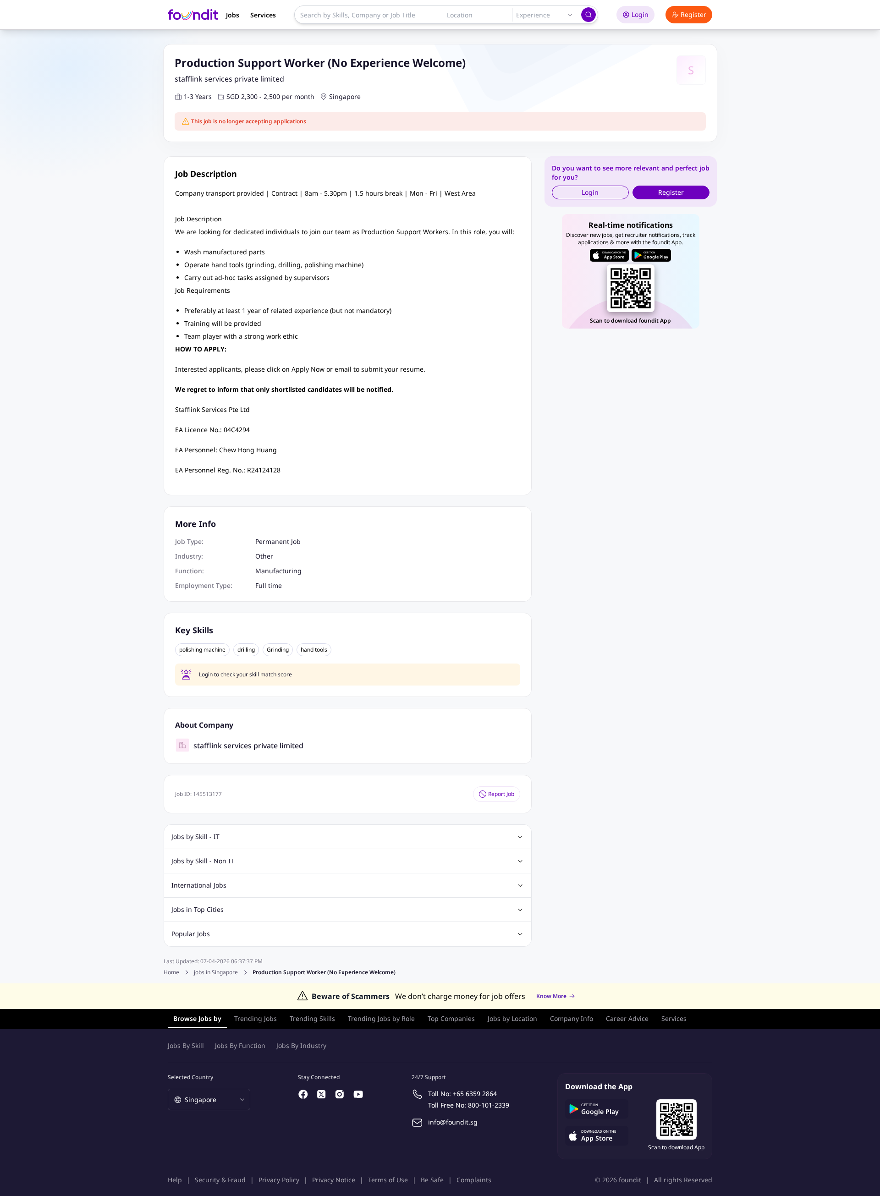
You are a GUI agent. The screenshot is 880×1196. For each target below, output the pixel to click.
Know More (551, 996)
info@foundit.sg (453, 1122)
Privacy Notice (333, 1179)
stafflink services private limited (229, 79)
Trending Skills (312, 1018)
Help (175, 1179)
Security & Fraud (220, 1179)
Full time (268, 585)
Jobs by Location (512, 1018)
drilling (246, 649)
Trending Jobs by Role (381, 1018)
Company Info (571, 1018)
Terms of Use (388, 1179)
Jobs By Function (240, 1045)
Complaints (473, 1179)
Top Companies (451, 1018)
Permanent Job (278, 541)
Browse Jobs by (197, 1018)
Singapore (345, 96)
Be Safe (432, 1179)
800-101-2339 (488, 1105)
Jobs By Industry (301, 1045)
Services (263, 15)
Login (640, 14)
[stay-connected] (303, 1094)
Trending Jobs (255, 1018)
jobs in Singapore (216, 972)
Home (171, 972)
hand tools (314, 649)
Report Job (501, 794)
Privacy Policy (278, 1179)
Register (693, 14)
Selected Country (190, 1077)
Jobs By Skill (186, 1045)
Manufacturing (278, 570)
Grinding (278, 649)
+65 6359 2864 (475, 1093)
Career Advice (627, 1018)
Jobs (232, 15)
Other (264, 556)
